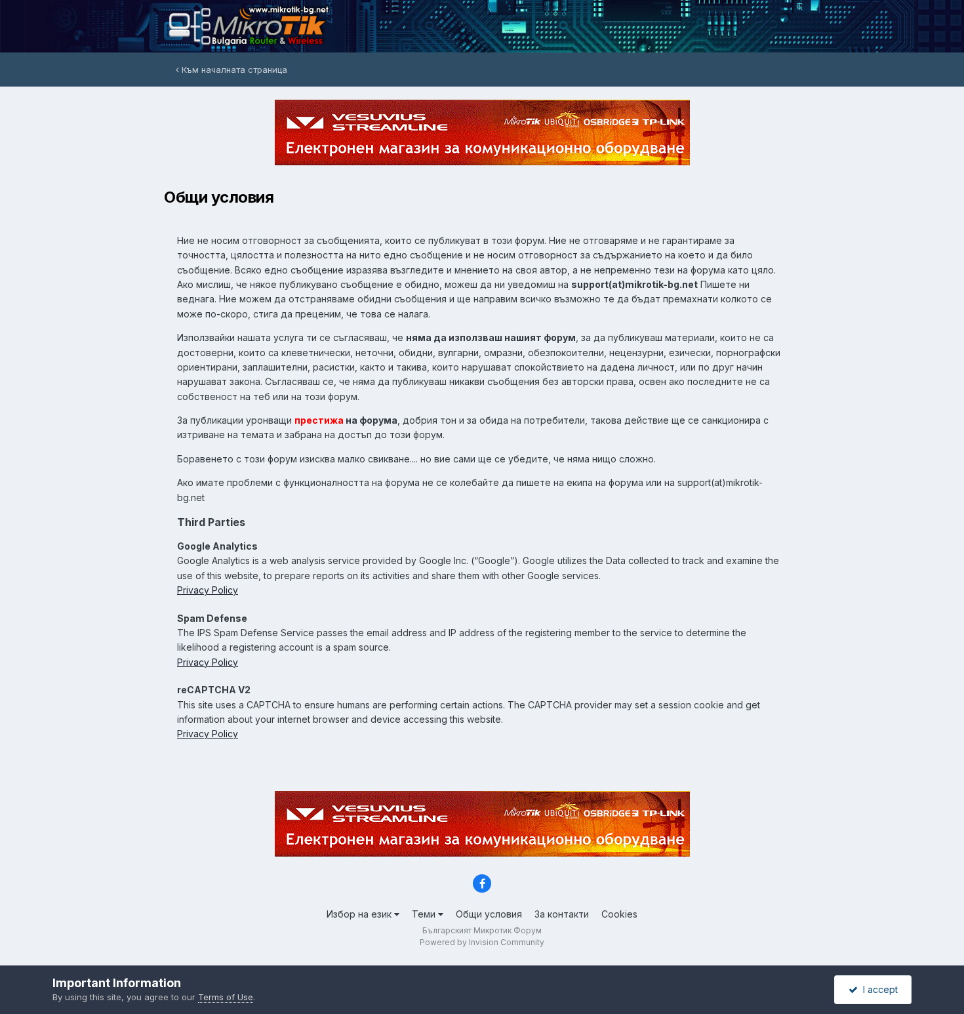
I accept (878, 989)
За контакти (561, 914)
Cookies (619, 914)
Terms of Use (225, 997)
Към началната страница (233, 69)
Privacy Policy (207, 590)
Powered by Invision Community (482, 942)
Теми (425, 914)
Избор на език (360, 914)
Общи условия (489, 914)
